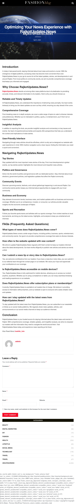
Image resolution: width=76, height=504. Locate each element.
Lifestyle (6, 444)
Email (4, 400)
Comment (6, 366)
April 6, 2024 (37, 40)
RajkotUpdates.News (10, 91)
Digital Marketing (9, 429)
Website (42, 400)
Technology (7, 452)
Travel (5, 455)
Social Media (7, 448)
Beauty (5, 425)
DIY (3, 433)
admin (18, 341)
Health (5, 440)
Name (5, 391)
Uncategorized (8, 463)
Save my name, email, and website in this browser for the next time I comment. (30, 409)
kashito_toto (20, 331)
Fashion (5, 436)
